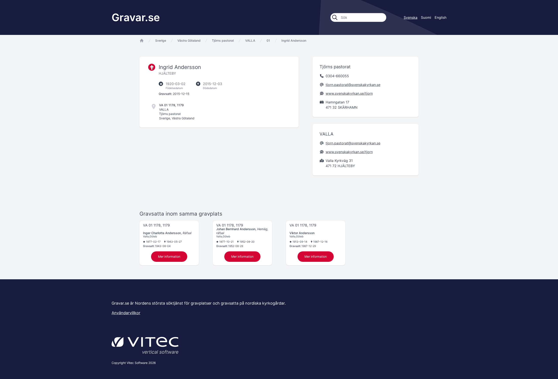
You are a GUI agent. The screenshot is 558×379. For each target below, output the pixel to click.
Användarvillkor (126, 312)
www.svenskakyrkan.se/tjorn (349, 93)
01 (268, 40)
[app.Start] (142, 40)
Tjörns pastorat (223, 40)
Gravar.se (136, 17)
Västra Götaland (189, 40)
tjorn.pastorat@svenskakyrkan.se (353, 84)
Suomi (426, 17)
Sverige (160, 40)
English (440, 17)
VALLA (250, 40)
